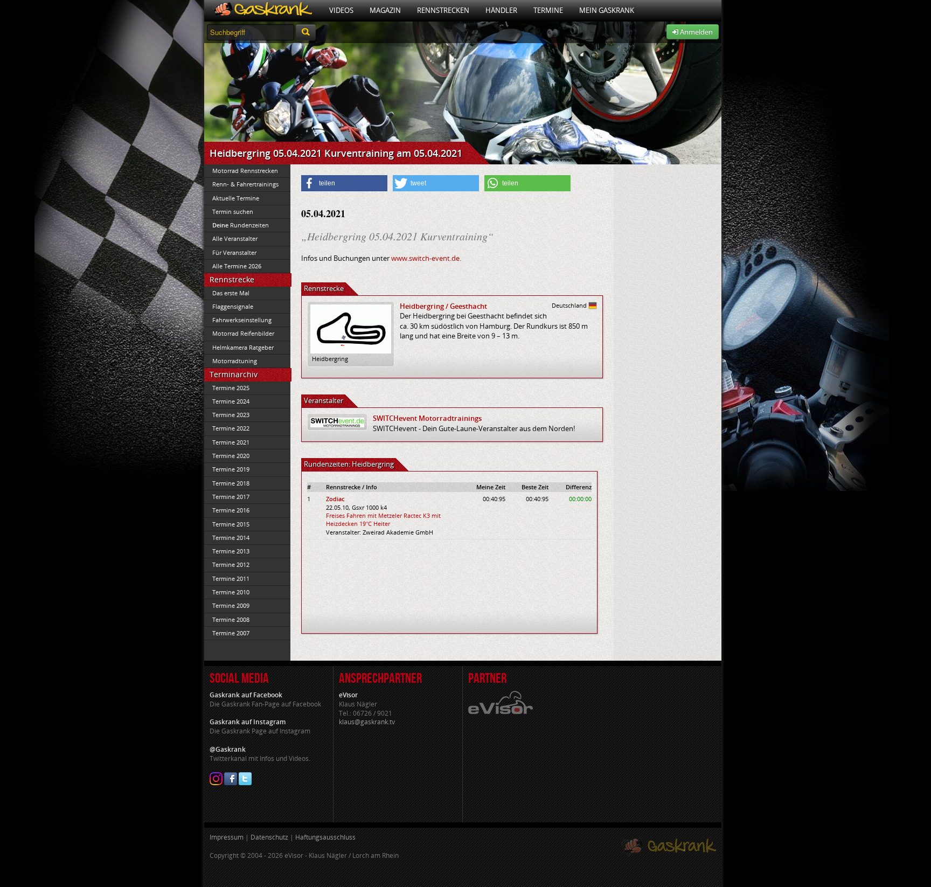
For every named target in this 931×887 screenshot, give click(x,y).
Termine (548, 10)
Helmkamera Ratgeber (243, 347)
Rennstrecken (443, 10)
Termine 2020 (230, 456)
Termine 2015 (230, 524)
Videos (341, 10)
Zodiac (335, 499)
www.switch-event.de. (426, 258)
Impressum (227, 837)
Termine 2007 (230, 633)
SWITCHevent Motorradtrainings (427, 418)
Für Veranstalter (234, 252)
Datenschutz (269, 837)
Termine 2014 (230, 537)
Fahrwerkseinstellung (242, 320)
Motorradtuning (234, 361)
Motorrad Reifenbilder (243, 333)
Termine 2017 (230, 497)
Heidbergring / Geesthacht (443, 306)
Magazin (385, 10)
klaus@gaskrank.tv (367, 721)
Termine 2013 (230, 551)
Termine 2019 (230, 469)
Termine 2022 (230, 428)
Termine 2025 (230, 388)
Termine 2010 (230, 592)
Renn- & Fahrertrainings (245, 184)
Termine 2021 (230, 442)
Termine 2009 (230, 605)
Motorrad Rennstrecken (245, 171)
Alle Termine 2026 (236, 266)
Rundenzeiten (240, 225)
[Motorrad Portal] (262, 10)
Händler (501, 10)
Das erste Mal (230, 293)
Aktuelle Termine (235, 198)
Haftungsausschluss (325, 837)
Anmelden (695, 32)
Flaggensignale (232, 306)
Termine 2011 (230, 578)
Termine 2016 (230, 510)
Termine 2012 (230, 564)
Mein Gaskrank (606, 10)
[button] (344, 183)
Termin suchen (232, 211)
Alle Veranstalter (235, 238)
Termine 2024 (230, 401)
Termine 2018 (230, 483)
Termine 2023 (230, 415)
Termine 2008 (230, 619)
